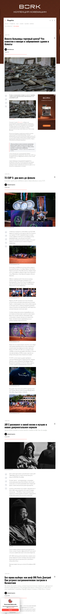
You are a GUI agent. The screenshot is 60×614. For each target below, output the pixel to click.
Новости (6, 23)
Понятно (10, 610)
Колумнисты (12, 23)
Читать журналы (16, 26)
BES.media (20, 122)
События (21, 23)
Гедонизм (26, 23)
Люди (17, 23)
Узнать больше (11, 607)
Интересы (32, 23)
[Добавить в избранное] (54, 38)
